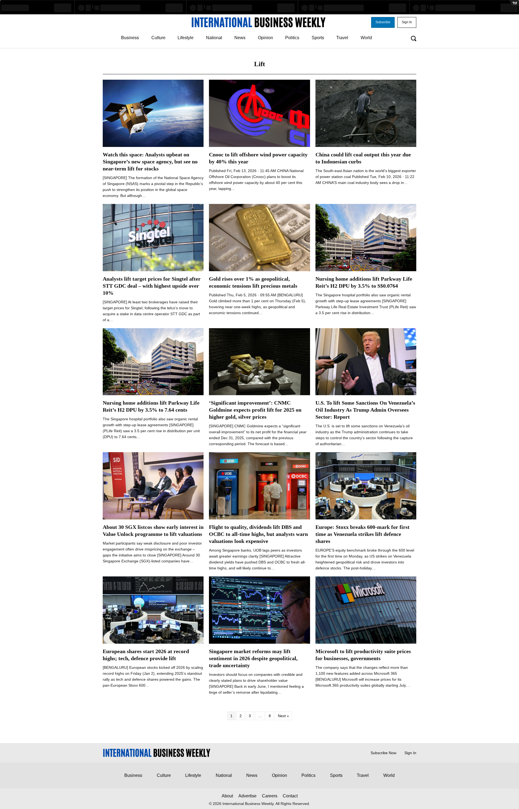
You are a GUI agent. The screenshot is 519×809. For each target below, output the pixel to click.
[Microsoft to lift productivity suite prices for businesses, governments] (365, 609)
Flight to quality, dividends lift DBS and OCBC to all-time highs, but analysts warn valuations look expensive (258, 534)
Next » (283, 716)
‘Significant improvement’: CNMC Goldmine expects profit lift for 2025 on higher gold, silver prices (255, 410)
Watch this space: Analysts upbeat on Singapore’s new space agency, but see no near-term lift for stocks (150, 162)
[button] (383, 22)
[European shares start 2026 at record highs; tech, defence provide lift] (153, 609)
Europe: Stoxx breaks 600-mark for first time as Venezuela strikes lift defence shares (362, 534)
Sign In (410, 753)
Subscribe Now (383, 753)
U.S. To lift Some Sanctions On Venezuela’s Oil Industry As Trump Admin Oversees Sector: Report (365, 410)
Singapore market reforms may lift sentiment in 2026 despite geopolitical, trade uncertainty (253, 658)
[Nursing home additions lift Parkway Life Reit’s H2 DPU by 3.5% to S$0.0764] (365, 237)
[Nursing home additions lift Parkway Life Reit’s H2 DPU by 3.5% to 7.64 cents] (153, 361)
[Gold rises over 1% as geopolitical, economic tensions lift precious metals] (259, 237)
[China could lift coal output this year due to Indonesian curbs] (365, 113)
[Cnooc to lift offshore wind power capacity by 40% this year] (259, 113)
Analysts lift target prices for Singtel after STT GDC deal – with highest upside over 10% (152, 286)
